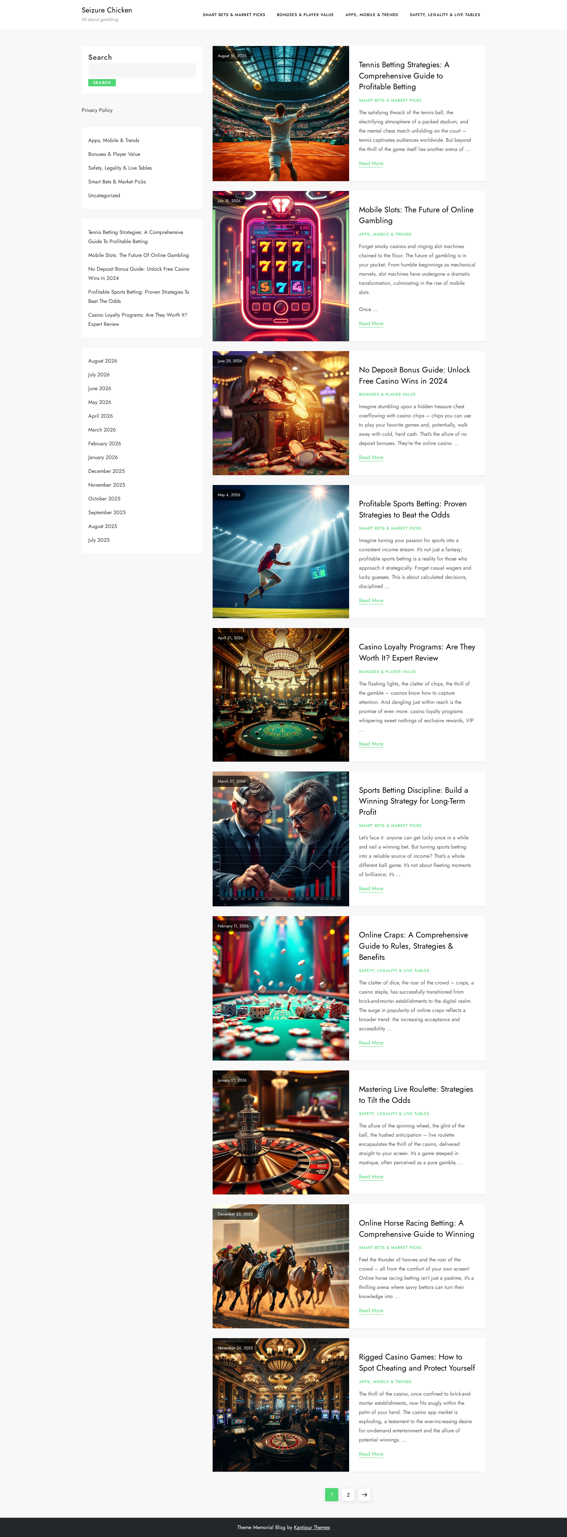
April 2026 (100, 416)
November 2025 (106, 485)
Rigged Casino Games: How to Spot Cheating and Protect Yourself (417, 1362)
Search (100, 57)
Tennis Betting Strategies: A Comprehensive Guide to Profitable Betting (404, 75)
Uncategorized (104, 195)
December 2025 (106, 471)
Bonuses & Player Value (305, 15)
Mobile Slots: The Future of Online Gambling (416, 215)
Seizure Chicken (107, 10)
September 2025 (107, 512)
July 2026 (99, 374)
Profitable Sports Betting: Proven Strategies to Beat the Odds (413, 509)
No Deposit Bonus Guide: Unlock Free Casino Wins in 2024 (414, 375)
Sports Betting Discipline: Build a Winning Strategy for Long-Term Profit (413, 801)
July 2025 (99, 540)
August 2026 (102, 361)
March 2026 (102, 429)
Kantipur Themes (312, 1527)
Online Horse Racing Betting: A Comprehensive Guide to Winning (416, 1228)
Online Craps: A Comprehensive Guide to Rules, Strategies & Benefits (413, 945)
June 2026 (99, 388)
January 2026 (103, 457)
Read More (371, 163)
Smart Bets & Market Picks (234, 15)
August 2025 (102, 526)
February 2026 (104, 443)
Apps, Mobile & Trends (372, 15)
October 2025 (104, 498)
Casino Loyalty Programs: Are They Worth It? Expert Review (417, 652)
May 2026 (99, 402)
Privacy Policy (97, 110)
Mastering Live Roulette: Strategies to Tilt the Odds (416, 1094)
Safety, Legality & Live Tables (445, 15)
